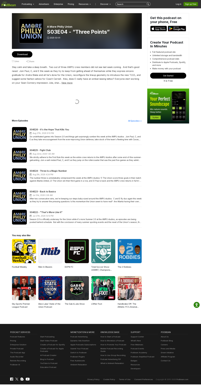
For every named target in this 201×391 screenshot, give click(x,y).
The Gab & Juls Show (75, 304)
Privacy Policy (93, 379)
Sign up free (190, 4)
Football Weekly (19, 267)
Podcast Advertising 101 (110, 359)
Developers (135, 368)
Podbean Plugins (77, 357)
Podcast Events (137, 348)
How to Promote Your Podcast (113, 344)
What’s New (136, 341)
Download (22, 54)
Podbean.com (182, 379)
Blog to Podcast (47, 359)
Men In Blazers (45, 267)
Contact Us (165, 361)
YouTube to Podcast (48, 363)
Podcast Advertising (79, 337)
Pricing (71, 4)
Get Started (168, 75)
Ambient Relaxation (78, 364)
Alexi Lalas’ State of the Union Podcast (49, 305)
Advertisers (44, 4)
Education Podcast (48, 367)
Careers (164, 344)
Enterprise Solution (18, 344)
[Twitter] (16, 379)
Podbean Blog (167, 341)
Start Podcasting (47, 337)
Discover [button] (104, 4)
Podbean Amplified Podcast (142, 357)
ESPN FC (69, 267)
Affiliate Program (168, 357)
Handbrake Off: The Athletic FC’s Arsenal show (127, 306)
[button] (28, 4)
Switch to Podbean (78, 352)
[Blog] (22, 379)
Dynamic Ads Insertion (80, 341)
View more (66, 82)
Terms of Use (124, 379)
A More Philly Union (59, 26)
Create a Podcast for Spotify (52, 344)
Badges (134, 361)
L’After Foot (96, 304)
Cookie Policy (109, 379)
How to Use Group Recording (113, 355)
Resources (135, 364)
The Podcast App (17, 352)
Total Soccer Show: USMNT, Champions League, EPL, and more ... (103, 269)
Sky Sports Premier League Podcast (21, 305)
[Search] (148, 4)
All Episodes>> (135, 121)
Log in (178, 4)
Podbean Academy (139, 352)
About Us (165, 337)
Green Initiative (167, 352)
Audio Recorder (17, 357)
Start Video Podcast (48, 341)
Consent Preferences (143, 379)
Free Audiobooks (77, 361)
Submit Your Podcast (79, 348)
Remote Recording (18, 361)
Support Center (137, 337)
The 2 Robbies (124, 267)
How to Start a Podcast (110, 337)
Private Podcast (17, 348)
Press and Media (168, 348)
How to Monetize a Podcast (112, 341)
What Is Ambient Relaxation (112, 363)
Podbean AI (15, 364)
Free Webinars (137, 344)
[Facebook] (11, 379)
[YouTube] (28, 379)
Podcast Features (17, 337)
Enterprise (58, 4)
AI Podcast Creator (48, 355)
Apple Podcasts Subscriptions (83, 344)
